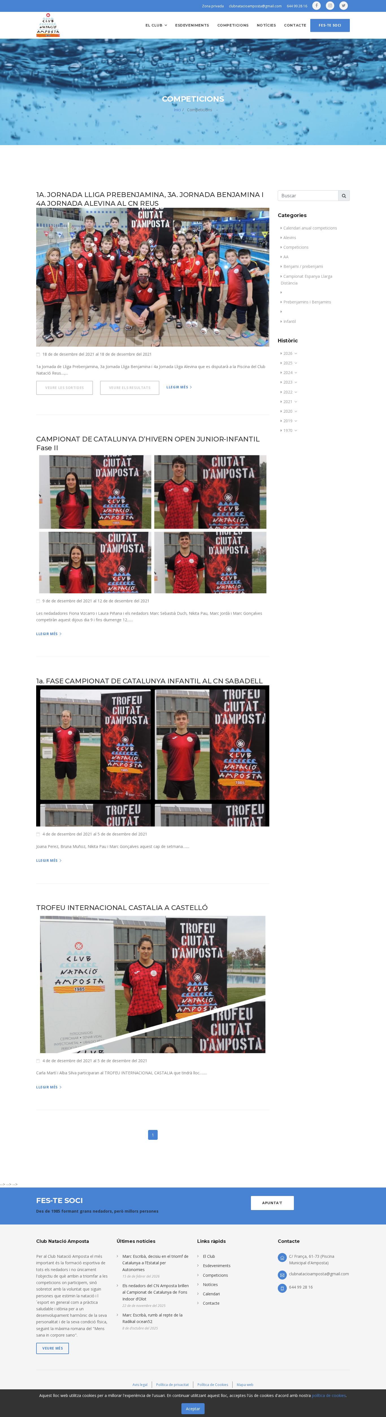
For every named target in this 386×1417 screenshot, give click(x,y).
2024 (287, 372)
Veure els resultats (129, 387)
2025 (287, 363)
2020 (287, 411)
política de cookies (329, 1395)
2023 (287, 382)
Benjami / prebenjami (303, 266)
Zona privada (213, 6)
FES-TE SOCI (330, 25)
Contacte (295, 25)
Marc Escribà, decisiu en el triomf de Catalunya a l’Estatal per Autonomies (155, 1263)
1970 (287, 430)
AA (286, 256)
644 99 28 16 (297, 6)
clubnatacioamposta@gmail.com (255, 6)
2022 (287, 392)
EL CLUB (154, 25)
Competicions (233, 25)
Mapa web (245, 1384)
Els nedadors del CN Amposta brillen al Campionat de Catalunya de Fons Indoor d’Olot (155, 1292)
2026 (287, 353)
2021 (287, 401)
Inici (177, 109)
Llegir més (177, 387)
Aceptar (193, 1408)
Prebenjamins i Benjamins (307, 302)
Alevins (289, 237)
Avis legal (140, 1384)
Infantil (289, 321)
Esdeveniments (192, 25)
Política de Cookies (213, 1384)
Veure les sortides (64, 387)
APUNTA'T (272, 1202)
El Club (209, 1256)
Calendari (211, 1293)
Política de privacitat (172, 1384)
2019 (287, 420)
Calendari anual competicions (310, 228)
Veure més (52, 1348)
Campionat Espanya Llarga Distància (306, 280)
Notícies (266, 25)
